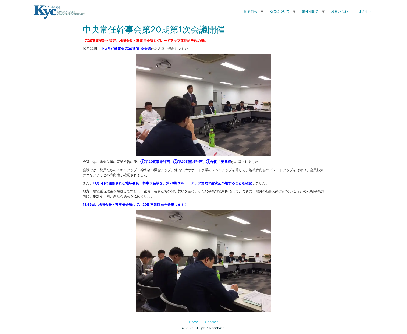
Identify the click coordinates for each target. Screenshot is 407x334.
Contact (211, 322)
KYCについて (280, 11)
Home (194, 322)
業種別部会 (310, 11)
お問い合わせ (341, 11)
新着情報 (251, 11)
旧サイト (364, 11)
